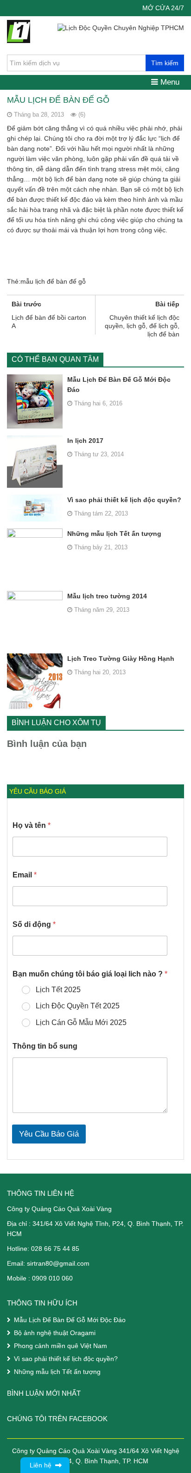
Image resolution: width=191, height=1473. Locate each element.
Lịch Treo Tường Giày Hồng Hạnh (120, 658)
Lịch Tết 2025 (58, 990)
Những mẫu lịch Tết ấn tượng (114, 533)
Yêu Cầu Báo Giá (49, 1134)
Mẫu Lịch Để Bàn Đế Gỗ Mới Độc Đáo (119, 384)
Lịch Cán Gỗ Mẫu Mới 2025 (81, 1022)
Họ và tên (32, 825)
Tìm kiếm (164, 63)
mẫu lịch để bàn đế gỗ (53, 281)
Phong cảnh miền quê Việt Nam (60, 1345)
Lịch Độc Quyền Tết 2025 (78, 1006)
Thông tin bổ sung (45, 1046)
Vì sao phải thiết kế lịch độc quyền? (124, 499)
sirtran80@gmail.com (58, 1263)
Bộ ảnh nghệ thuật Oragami (55, 1332)
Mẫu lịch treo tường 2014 (107, 596)
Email (25, 875)
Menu (168, 82)
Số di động (34, 924)
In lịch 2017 (85, 440)
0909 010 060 (52, 1278)
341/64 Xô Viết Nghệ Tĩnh (70, 1223)
